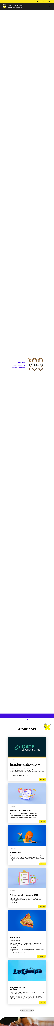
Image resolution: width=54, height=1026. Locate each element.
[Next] (52, 364)
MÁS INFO (42, 779)
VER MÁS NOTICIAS (27, 1010)
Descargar (42, 906)
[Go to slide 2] (27, 719)
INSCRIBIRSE (41, 956)
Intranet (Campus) (44, 1)
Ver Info (42, 863)
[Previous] (2, 364)
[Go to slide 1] (26, 719)
